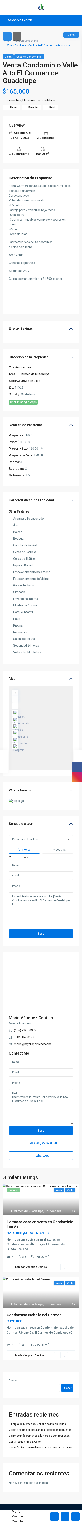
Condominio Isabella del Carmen (34, 1315)
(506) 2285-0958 (25, 1030)
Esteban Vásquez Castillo (31, 1267)
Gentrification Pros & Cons (25, 1441)
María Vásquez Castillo (31, 1017)
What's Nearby (20, 790)
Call (42, 1143)
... (30, 1249)
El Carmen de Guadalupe (38, 100)
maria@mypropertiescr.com (32, 1044)
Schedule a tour (21, 824)
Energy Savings (21, 328)
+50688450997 (24, 1037)
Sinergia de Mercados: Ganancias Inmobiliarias (37, 1424)
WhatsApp (42, 1155)
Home (6, 40)
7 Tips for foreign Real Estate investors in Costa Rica (40, 1447)
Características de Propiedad (31, 500)
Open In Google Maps (23, 402)
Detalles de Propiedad (26, 425)
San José (34, 380)
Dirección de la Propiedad (29, 357)
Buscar (13, 1380)
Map (12, 678)
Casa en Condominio (26, 40)
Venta (8, 56)
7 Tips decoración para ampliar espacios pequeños (40, 1429)
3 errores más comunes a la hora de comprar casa (39, 1435)
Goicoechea (13, 100)
